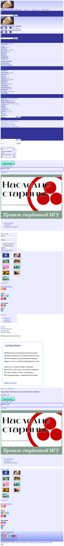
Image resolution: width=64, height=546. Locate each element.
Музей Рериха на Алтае (7, 123)
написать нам (35, 9)
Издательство (4, 85)
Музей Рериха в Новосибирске (9, 121)
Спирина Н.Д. (5, 58)
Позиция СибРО (5, 63)
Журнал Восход (5, 100)
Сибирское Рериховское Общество (9, 538)
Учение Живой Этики (7, 43)
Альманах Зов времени (7, 102)
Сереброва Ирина (13, 345)
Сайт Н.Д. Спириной (7, 65)
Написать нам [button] (5, 534)
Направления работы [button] (4, 68)
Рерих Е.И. (4, 49)
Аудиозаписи (4, 108)
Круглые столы (5, 74)
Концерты (3, 78)
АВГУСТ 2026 (5, 168)
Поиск (15, 15)
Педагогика (4, 82)
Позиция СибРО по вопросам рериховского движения (11, 225)
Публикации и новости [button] (4, 96)
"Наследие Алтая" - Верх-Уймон (10, 126)
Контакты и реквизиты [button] (7, 532)
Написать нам (8, 321)
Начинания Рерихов (6, 61)
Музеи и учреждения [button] (4, 118)
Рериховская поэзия (6, 84)
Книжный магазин (6, 87)
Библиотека (4, 104)
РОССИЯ (3, 113)
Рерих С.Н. (4, 54)
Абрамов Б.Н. (4, 56)
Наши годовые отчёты (7, 72)
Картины (3, 106)
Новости (3, 98)
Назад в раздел (10, 383)
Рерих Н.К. (4, 51)
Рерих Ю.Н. (4, 52)
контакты (26, 9)
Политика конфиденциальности (8, 540)
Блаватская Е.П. (5, 47)
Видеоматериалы (5, 110)
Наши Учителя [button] (3, 41)
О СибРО (3, 71)
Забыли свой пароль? (7, 250)
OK (2, 544)
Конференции (5, 80)
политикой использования (36, 542)
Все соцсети (4, 115)
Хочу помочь (4, 93)
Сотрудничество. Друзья (8, 91)
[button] (7, 286)
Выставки (3, 76)
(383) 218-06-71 (5, 13)
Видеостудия (4, 89)
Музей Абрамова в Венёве (8, 124)
